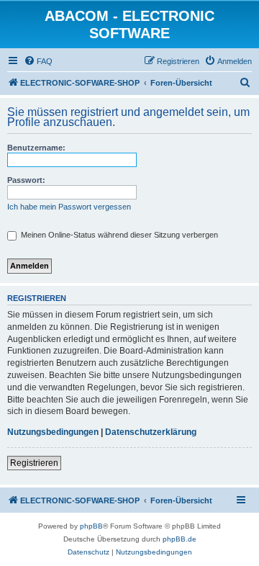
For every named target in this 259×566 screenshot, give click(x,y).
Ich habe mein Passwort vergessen (69, 206)
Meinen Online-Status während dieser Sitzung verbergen (118, 234)
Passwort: (26, 180)
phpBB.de (179, 539)
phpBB (91, 526)
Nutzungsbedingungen (53, 432)
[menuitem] (38, 61)
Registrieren (34, 463)
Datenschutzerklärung (150, 432)
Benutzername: (36, 147)
